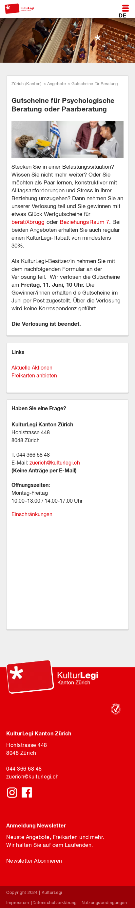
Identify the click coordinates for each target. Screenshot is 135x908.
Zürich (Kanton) (26, 83)
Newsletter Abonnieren (34, 861)
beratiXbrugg (28, 222)
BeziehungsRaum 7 (84, 222)
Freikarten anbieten (34, 375)
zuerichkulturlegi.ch (32, 776)
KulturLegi (52, 892)
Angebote (56, 83)
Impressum (17, 902)
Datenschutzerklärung (54, 902)
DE (122, 15)
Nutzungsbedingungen (104, 902)
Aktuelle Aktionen (31, 367)
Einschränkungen (31, 514)
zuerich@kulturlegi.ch (54, 463)
